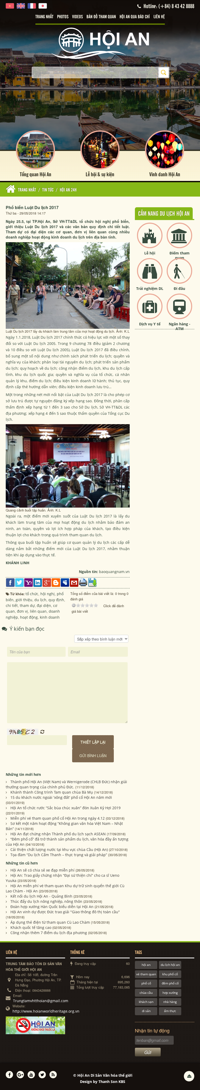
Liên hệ (159, 17)
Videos (77, 17)
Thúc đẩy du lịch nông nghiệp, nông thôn (46, 901)
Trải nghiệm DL (149, 288)
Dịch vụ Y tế (149, 323)
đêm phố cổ (170, 983)
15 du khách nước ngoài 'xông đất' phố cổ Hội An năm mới (61, 797)
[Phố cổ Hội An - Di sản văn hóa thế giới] (100, 42)
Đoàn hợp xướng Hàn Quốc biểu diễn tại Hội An (51, 906)
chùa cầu (146, 992)
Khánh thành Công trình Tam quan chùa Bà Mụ (51, 792)
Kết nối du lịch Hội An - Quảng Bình (41, 896)
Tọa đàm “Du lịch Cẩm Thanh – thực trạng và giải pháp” (58, 854)
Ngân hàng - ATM (179, 326)
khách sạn (146, 1002)
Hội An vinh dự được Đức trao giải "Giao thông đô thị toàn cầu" (65, 911)
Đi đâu (179, 288)
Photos (62, 17)
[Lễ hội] (149, 239)
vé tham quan (146, 974)
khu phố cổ (170, 974)
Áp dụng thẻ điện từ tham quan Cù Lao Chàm (50, 922)
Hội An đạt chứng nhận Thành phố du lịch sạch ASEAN (58, 833)
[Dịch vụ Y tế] (149, 310)
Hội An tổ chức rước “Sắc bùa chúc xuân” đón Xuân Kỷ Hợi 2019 (65, 807)
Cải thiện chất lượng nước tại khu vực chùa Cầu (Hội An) (59, 849)
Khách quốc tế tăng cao (30, 927)
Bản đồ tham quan (101, 17)
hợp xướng (170, 992)
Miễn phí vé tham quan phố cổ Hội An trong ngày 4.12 (57, 818)
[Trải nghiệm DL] (149, 275)
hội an (146, 965)
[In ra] (83, 582)
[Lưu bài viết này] (92, 582)
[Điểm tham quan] (179, 239)
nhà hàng (170, 1002)
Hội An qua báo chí (135, 17)
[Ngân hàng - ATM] (179, 310)
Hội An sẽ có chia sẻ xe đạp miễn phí (42, 870)
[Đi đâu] (179, 275)
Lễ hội (149, 253)
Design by (102, 1081)
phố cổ (146, 983)
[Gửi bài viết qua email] (74, 582)
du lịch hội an (170, 965)
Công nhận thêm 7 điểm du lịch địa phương (48, 932)
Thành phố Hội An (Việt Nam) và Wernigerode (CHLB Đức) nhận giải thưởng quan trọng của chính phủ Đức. (66, 784)
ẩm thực (170, 1011)
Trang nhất (44, 17)
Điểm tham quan (180, 255)
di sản (146, 1011)
